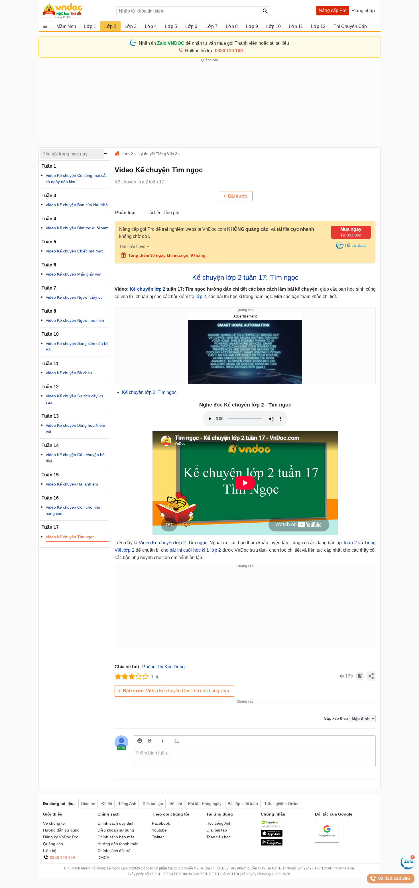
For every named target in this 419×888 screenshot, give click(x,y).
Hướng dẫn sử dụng (61, 830)
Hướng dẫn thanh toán (118, 844)
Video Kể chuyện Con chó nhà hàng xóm (176, 690)
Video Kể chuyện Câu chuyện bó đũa (75, 457)
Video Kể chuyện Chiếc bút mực (74, 251)
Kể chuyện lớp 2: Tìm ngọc (149, 392)
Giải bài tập (216, 830)
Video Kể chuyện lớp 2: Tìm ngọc (173, 542)
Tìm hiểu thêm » (134, 246)
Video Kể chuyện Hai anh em (72, 484)
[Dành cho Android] (271, 844)
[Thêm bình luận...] (254, 756)
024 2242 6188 (308, 868)
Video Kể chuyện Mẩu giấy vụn (73, 274)
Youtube (159, 830)
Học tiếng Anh (218, 823)
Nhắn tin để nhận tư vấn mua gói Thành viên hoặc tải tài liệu (214, 43)
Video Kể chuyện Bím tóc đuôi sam (77, 228)
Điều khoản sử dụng (115, 830)
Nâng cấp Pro (333, 10)
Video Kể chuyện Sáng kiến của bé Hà (77, 346)
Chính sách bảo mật (115, 837)
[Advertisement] (209, 103)
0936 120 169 (62, 857)
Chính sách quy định (116, 823)
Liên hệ (49, 850)
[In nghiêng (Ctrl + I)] (163, 741)
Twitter (158, 837)
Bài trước (237, 196)
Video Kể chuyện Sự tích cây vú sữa (74, 399)
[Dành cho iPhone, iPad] (271, 835)
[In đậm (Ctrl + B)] (149, 741)
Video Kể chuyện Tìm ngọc (70, 537)
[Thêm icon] (140, 741)
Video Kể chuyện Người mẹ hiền (75, 320)
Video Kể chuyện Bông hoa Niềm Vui (75, 428)
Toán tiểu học (218, 837)
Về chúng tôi (54, 823)
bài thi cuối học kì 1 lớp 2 (195, 550)
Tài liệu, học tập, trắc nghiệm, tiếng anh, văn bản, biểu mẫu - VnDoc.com (76, 10)
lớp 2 (201, 296)
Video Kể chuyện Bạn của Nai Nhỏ (77, 205)
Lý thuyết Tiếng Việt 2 (158, 154)
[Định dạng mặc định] (176, 741)
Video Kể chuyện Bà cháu (69, 373)
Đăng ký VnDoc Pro (60, 837)
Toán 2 (350, 542)
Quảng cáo (53, 844)
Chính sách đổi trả (114, 850)
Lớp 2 (128, 154)
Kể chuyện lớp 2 (147, 289)
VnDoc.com (118, 154)
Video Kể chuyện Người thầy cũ (74, 297)
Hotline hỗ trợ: (214, 50)
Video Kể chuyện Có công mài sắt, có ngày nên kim (77, 178)
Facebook (161, 823)
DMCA (103, 857)
